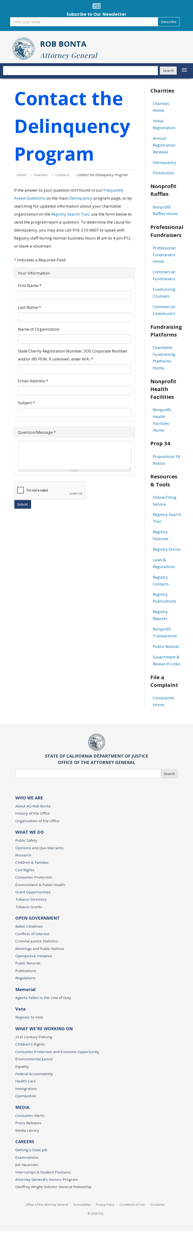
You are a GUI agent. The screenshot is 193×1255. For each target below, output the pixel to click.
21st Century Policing (33, 1036)
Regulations (25, 978)
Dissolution (163, 172)
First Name (29, 285)
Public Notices (166, 646)
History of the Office (32, 813)
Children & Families (31, 862)
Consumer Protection (33, 877)
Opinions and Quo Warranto (39, 847)
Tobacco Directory (30, 899)
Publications (25, 970)
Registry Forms (167, 549)
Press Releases (28, 1122)
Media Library (27, 1130)
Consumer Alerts (29, 1115)
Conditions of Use (132, 1204)
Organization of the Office (37, 820)
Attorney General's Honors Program (46, 1179)
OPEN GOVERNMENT (37, 918)
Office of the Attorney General (47, 1204)
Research (23, 855)
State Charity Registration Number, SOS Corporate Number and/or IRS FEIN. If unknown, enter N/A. (73, 355)
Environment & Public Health (40, 884)
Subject (26, 402)
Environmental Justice (34, 1059)
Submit (22, 504)
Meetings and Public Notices (39, 948)
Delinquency (80, 198)
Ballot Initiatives (29, 926)
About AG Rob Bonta (32, 806)
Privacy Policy (105, 1204)
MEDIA (22, 1107)
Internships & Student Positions (43, 1172)
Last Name (29, 307)
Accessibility (81, 1204)
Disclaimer (157, 1204)
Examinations (26, 1157)
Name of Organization (38, 329)
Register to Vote (29, 1017)
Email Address (33, 380)
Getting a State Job (31, 1149)
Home (21, 175)
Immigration (25, 1088)
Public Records (27, 963)
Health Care (25, 1081)
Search (168, 70)
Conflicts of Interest (32, 933)
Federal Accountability (34, 1073)
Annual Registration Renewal (164, 145)
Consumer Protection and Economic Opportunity (57, 1051)
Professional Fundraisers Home (164, 254)
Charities (41, 175)
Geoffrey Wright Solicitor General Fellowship (53, 1186)
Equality (22, 1066)
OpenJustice (25, 1095)
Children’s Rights (30, 1044)
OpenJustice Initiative (33, 955)
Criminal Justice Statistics (36, 941)
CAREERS (24, 1141)
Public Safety (26, 840)
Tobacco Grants (28, 906)
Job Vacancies (26, 1164)
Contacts (62, 175)
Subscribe (169, 21)
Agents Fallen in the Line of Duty (43, 997)
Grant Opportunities (33, 892)
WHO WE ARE (29, 798)
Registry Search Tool (70, 214)
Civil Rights (24, 870)
